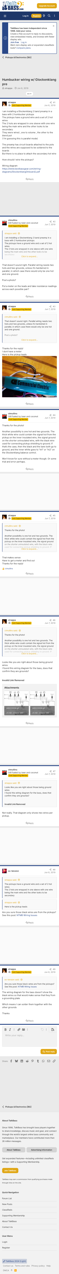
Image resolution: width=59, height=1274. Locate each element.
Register (6, 1247)
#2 (54, 221)
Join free (14, 42)
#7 (54, 771)
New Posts (7, 1204)
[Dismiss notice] (53, 26)
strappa (8, 88)
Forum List (7, 1198)
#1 (54, 102)
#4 (54, 415)
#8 (54, 869)
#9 (54, 969)
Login (4, 1242)
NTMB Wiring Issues (27, 915)
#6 (54, 620)
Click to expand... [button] (29, 256)
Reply (31, 179)
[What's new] (44, 16)
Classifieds (7, 1210)
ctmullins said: (11, 317)
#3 (54, 306)
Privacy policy (38, 1266)
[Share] (51, 102)
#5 (54, 515)
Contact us (7, 1227)
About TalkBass (9, 1221)
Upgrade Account (47, 6)
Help (48, 1266)
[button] (5, 15)
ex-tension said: (12, 979)
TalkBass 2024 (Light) (15, 1261)
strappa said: (11, 233)
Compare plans (23, 48)
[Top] (11, 1270)
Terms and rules (22, 1266)
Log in (24, 42)
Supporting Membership (13, 1215)
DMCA (6, 1270)
